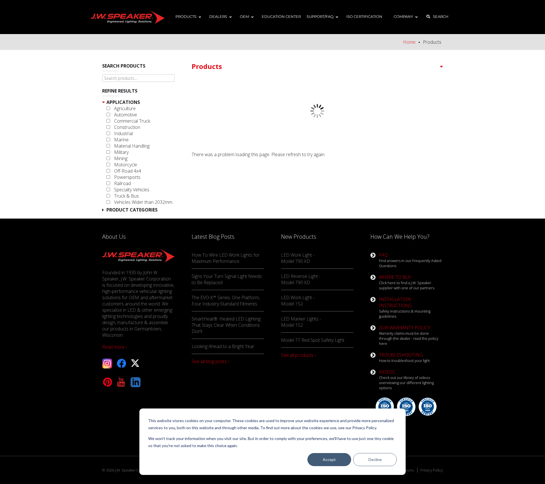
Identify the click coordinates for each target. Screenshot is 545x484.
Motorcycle (125, 165)
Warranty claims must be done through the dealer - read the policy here (408, 335)
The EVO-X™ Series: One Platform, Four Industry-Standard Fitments (226, 300)
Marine (121, 140)
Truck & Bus (126, 196)
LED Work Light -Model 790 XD (298, 258)
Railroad (122, 183)
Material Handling (132, 146)
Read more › (114, 347)
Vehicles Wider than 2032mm (143, 202)
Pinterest (107, 382)
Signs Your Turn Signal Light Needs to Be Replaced (227, 279)
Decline (375, 459)
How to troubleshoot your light (404, 357)
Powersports (127, 177)
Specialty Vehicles (131, 190)
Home (409, 42)
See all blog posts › (210, 361)
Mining (120, 158)
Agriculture (125, 108)
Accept (329, 459)
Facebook (121, 363)
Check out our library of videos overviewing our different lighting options (406, 379)
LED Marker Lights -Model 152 (301, 322)
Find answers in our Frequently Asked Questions (410, 260)
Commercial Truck (132, 121)
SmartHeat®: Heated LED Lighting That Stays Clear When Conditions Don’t (226, 325)
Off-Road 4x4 (127, 171)
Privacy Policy (431, 470)
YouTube (121, 382)
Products (207, 66)
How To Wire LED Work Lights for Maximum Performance (225, 258)
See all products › (298, 355)
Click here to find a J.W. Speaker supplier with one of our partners (406, 282)
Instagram (107, 363)
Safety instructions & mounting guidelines (404, 307)
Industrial (123, 133)
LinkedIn (136, 382)
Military (121, 152)
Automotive (125, 115)
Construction (127, 127)
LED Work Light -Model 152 (298, 300)
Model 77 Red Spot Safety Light (312, 340)
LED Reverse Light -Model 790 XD (300, 279)
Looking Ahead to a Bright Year (223, 346)
